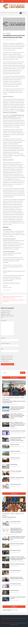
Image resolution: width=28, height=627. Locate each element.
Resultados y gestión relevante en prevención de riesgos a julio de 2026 (17, 538)
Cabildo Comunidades (15, 451)
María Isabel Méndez (7, 39)
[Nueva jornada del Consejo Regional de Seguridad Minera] (5, 579)
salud (22, 513)
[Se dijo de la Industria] (5, 459)
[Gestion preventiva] (5, 592)
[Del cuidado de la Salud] (5, 572)
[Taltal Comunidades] (5, 446)
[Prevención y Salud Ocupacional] (5, 566)
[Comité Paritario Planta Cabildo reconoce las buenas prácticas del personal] (14, 388)
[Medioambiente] (5, 466)
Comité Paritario (9, 397)
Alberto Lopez (13, 541)
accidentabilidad (6, 513)
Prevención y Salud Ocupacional (17, 564)
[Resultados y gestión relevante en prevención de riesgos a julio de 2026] (5, 538)
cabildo (4, 397)
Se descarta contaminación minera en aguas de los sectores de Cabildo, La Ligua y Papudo (18, 439)
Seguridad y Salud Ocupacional (17, 477)
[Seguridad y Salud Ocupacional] (5, 479)
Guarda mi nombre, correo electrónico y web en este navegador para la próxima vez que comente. (7, 358)
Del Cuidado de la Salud (15, 484)
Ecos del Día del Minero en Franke (17, 430)
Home (13, 618)
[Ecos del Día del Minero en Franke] (5, 432)
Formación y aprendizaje (15, 471)
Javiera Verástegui (5, 420)
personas (22, 397)
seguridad (4, 515)
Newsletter (17, 618)
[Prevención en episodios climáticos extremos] (5, 599)
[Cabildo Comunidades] (5, 453)
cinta (4, 33)
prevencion (17, 513)
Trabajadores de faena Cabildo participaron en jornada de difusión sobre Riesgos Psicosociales (18, 558)
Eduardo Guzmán (13, 585)
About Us (4, 618)
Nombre (3, 338)
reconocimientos (6, 399)
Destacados (16, 397)
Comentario (4, 320)
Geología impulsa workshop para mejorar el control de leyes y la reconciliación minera (17, 408)
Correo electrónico (5, 343)
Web (2, 349)
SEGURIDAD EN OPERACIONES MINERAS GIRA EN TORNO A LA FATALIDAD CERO (13, 301)
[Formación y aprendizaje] (5, 473)
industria (8, 33)
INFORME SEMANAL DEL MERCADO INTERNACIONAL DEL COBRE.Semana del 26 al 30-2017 (12, 297)
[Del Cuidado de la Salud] (5, 486)
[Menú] (2, 1)
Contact (10, 618)
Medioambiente (13, 464)
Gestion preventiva (14, 590)
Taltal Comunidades (14, 444)
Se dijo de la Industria (15, 457)
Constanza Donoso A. (6, 404)
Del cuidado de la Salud (15, 570)
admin (11, 459)
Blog (7, 618)
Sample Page (23, 618)
